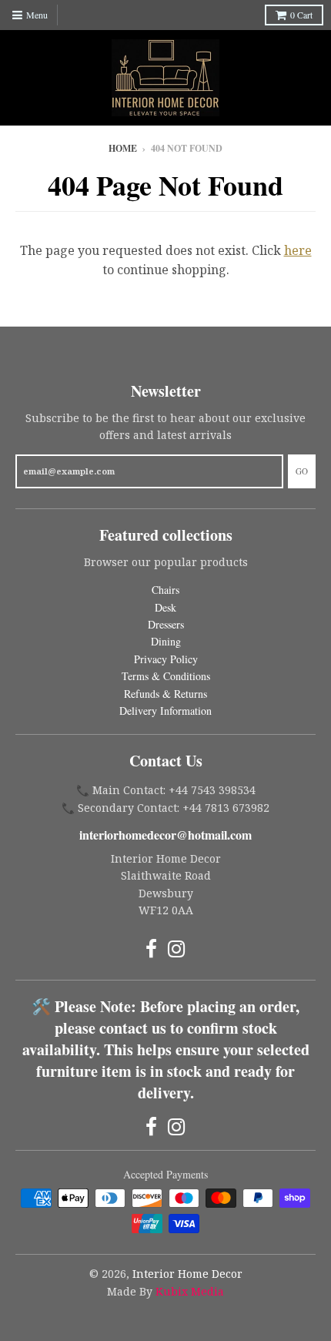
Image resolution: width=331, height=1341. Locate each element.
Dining (166, 641)
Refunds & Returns (165, 693)
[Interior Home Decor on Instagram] (177, 948)
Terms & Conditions (166, 676)
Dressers (166, 624)
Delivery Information (165, 710)
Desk (165, 607)
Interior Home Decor (187, 1273)
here (298, 250)
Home (123, 148)
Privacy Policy (166, 659)
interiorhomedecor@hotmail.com (165, 834)
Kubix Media (189, 1291)
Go (302, 471)
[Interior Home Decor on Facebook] (151, 948)
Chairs (165, 589)
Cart (301, 14)
